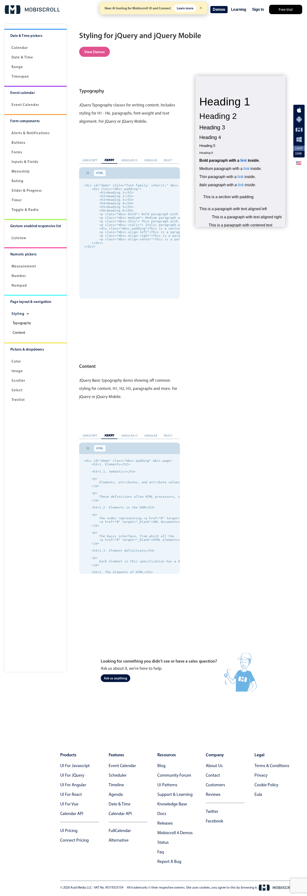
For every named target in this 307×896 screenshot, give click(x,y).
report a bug (169, 861)
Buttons (18, 142)
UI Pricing (68, 830)
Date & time (119, 804)
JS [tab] (87, 173)
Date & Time (22, 57)
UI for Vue (69, 804)
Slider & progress (27, 190)
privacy (260, 775)
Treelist (18, 399)
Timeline (116, 784)
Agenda (116, 794)
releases (165, 823)
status (163, 842)
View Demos (94, 51)
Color (16, 361)
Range (17, 66)
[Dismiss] (201, 8)
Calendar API (71, 813)
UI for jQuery (72, 775)
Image (17, 371)
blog (161, 765)
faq (160, 852)
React (168, 160)
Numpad (19, 285)
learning (238, 9)
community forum (174, 775)
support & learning (175, 794)
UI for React (71, 794)
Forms (17, 152)
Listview (19, 238)
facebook (214, 821)
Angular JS (129, 160)
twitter (212, 811)
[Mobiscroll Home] (32, 9)
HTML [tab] (99, 173)
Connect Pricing (74, 840)
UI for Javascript (75, 765)
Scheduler (118, 775)
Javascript (89, 160)
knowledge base (172, 804)
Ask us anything (115, 678)
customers (215, 784)
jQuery (109, 160)
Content (19, 332)
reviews (213, 794)
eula (258, 794)
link (243, 160)
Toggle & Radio (25, 209)
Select (17, 390)
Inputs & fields (25, 161)
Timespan (20, 76)
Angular (150, 160)
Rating (18, 181)
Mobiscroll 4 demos (175, 832)
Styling (18, 313)
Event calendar (25, 104)
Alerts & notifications (31, 133)
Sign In (258, 9)
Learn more (185, 8)
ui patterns (167, 784)
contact (213, 775)
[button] (298, 163)
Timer (17, 200)
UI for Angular (73, 784)
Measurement (24, 266)
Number (19, 275)
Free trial (286, 9)
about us (214, 765)
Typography (22, 323)
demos (219, 9)
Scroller (18, 380)
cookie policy (266, 784)
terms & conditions (271, 765)
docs (161, 813)
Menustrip (21, 171)
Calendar (20, 47)
